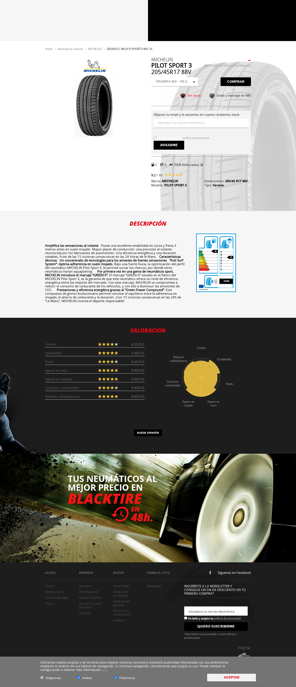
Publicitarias (127, 678)
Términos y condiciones (121, 612)
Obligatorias (53, 678)
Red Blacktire (88, 592)
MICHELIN (94, 49)
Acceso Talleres (90, 598)
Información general (122, 603)
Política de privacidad (120, 594)
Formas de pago (56, 598)
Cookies (118, 620)
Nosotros (85, 586)
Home (48, 49)
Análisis (87, 678)
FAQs (48, 603)
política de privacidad (195, 138)
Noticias (85, 613)
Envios (49, 586)
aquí (104, 670)
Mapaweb (154, 586)
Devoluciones (54, 592)
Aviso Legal (121, 586)
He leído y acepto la (214, 618)
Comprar (235, 82)
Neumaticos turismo (70, 49)
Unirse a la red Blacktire (90, 605)
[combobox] (174, 82)
